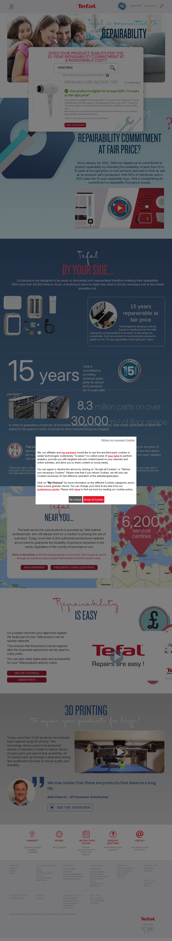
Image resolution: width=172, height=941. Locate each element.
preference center (48, 489)
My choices (75, 499)
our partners (68, 452)
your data (113, 455)
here (77, 489)
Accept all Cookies (93, 499)
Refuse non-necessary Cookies (118, 440)
